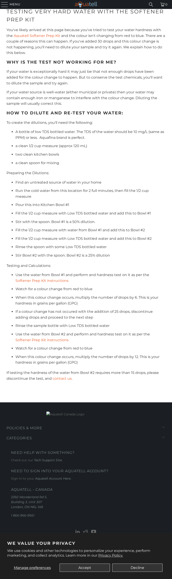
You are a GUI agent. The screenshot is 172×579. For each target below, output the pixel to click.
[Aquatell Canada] (86, 4)
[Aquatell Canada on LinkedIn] (77, 532)
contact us (62, 378)
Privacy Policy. (110, 555)
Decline (137, 568)
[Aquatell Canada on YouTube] (93, 532)
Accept (84, 568)
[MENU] (2, 4)
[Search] (151, 4)
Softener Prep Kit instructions (42, 281)
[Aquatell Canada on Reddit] (85, 532)
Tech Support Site (48, 460)
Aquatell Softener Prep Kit (37, 36)
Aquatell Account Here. (53, 478)
